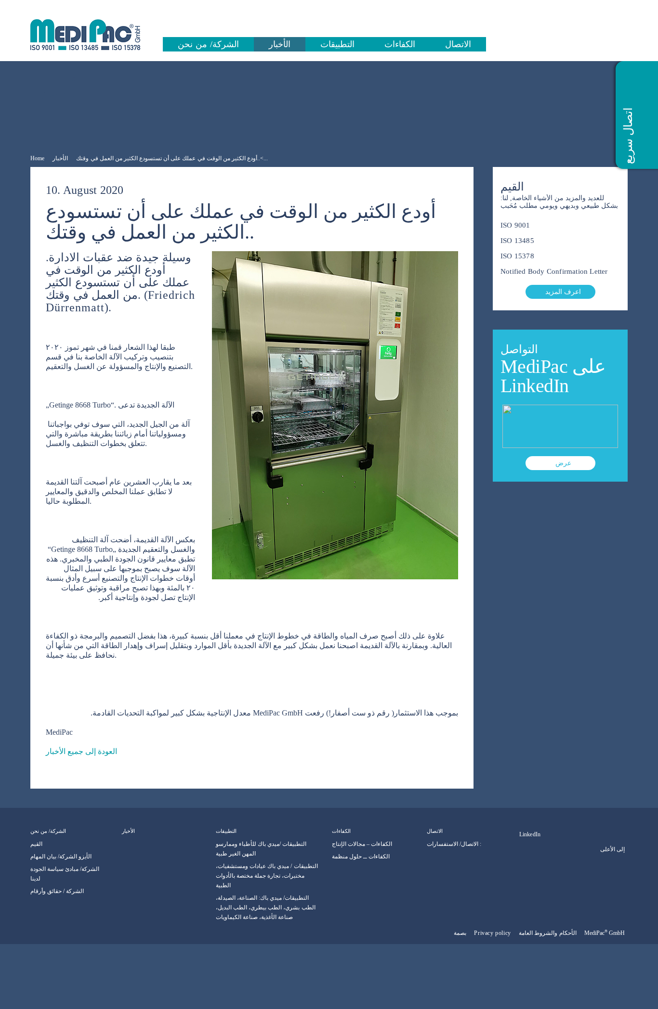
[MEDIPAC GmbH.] (95, 34)
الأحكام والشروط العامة (548, 933)
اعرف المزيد (563, 291)
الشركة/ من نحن (208, 44)
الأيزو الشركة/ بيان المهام (61, 856)
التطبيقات (337, 44)
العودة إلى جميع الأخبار (81, 751)
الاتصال (458, 44)
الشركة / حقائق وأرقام (57, 891)
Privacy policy (492, 933)
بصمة (460, 933)
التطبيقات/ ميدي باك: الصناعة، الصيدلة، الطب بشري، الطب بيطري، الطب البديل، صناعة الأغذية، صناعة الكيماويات (266, 907)
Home (37, 158)
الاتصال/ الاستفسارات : (454, 844)
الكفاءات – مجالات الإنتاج (362, 844)
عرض (563, 463)
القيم (36, 844)
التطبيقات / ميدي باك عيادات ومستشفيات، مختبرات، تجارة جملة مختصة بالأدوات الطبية (267, 876)
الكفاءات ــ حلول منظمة (361, 856)
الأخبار (279, 44)
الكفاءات (399, 44)
